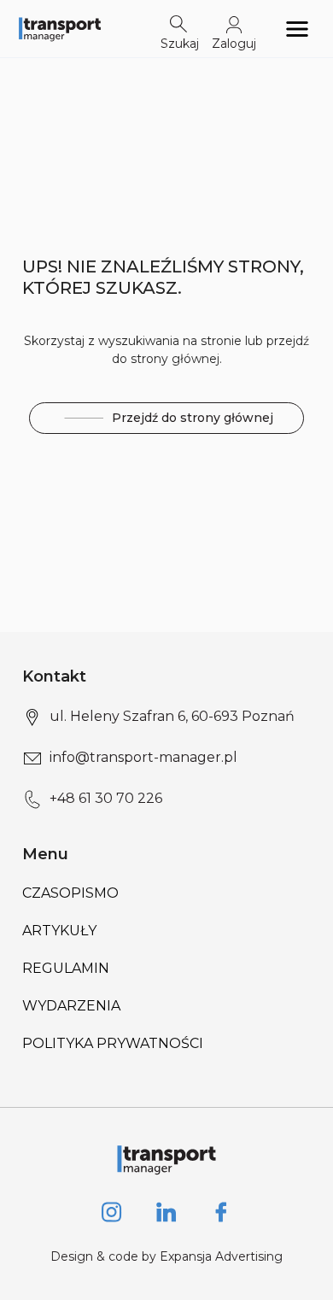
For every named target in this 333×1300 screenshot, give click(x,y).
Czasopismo (70, 893)
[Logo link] (59, 29)
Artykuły (59, 930)
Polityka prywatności (112, 1043)
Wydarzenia (71, 1006)
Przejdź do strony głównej (192, 417)
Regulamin (65, 968)
